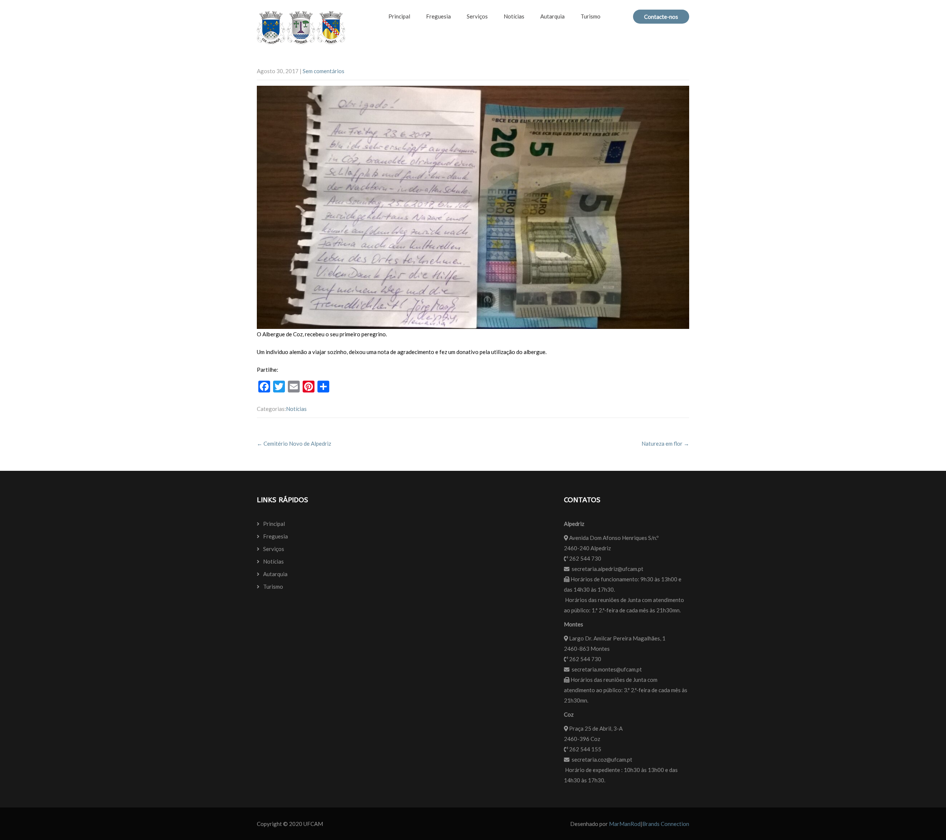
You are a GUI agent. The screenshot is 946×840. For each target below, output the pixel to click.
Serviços (477, 16)
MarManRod (624, 823)
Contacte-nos (661, 16)
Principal (399, 16)
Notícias (514, 16)
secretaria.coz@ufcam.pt (602, 759)
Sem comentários (323, 71)
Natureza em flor (665, 443)
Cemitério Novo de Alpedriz (294, 443)
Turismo (590, 16)
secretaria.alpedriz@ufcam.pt (607, 568)
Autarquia (552, 16)
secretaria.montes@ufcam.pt (607, 669)
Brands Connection (665, 823)
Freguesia (438, 16)
